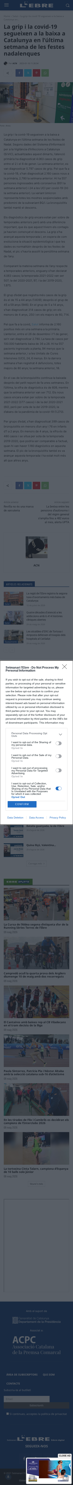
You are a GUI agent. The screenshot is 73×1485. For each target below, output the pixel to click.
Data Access (36, 817)
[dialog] (36, 743)
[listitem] (36, 734)
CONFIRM (22, 804)
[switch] (59, 743)
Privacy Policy (58, 817)
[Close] (65, 667)
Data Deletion (15, 817)
